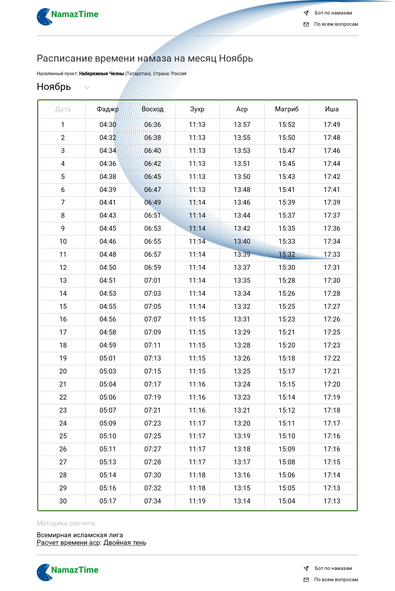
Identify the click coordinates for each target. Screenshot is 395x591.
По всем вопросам (336, 24)
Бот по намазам (333, 13)
